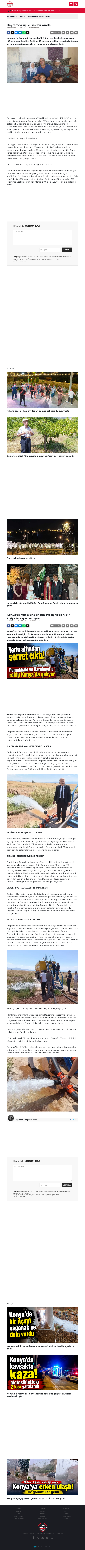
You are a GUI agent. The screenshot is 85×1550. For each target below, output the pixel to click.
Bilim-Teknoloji (18, 1518)
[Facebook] (8, 32)
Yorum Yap (56, 32)
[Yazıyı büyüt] (63, 32)
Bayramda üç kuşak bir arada (39, 16)
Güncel (18, 1508)
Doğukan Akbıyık (22, 1120)
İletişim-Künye (34, 1533)
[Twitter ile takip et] (73, 1119)
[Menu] (71, 4)
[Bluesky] (16, 32)
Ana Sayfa (13, 16)
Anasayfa (25, 1533)
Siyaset (42, 1508)
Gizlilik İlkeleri (50, 1533)
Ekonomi (66, 1508)
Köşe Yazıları (42, 1518)
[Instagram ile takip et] (76, 1119)
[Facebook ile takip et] (70, 1119)
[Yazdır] (76, 32)
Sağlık (42, 1513)
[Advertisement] (42, 99)
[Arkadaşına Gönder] (71, 32)
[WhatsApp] (24, 32)
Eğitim (66, 1513)
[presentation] (8, 11)
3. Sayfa (42, 1511)
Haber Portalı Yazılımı (44, 1547)
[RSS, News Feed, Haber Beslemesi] (51, 1538)
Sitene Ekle (59, 1533)
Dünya (42, 1516)
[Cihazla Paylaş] (27, 32)
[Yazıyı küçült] (67, 32)
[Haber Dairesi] (10, 4)
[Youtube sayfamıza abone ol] (42, 1538)
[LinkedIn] (20, 32)
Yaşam (22, 16)
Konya (66, 1511)
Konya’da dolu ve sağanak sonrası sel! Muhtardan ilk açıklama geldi (38, 11)
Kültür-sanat (66, 1516)
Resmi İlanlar (18, 1516)
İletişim (42, 1533)
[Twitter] (12, 32)
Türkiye (18, 1511)
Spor (18, 1513)
